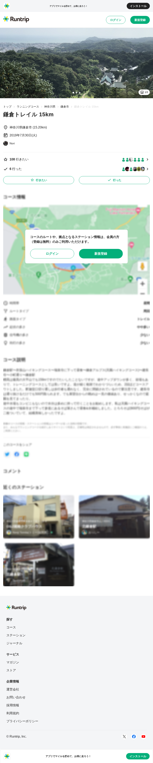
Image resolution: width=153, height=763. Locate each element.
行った (117, 180)
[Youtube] (143, 736)
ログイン (115, 19)
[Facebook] (134, 736)
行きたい (41, 180)
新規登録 (140, 19)
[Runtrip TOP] (16, 19)
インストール (138, 6)
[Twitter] (124, 736)
